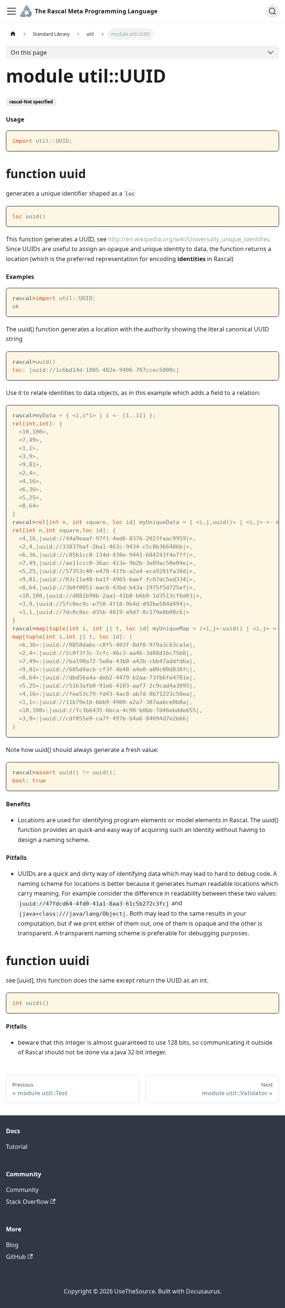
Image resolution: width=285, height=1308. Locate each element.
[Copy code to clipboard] (269, 140)
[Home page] (13, 34)
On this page (29, 52)
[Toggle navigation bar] (11, 11)
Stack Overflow (27, 1202)
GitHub (16, 1257)
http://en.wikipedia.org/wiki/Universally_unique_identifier (188, 239)
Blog (12, 1245)
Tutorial (16, 1147)
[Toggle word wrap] (256, 414)
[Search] (272, 11)
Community (22, 1190)
